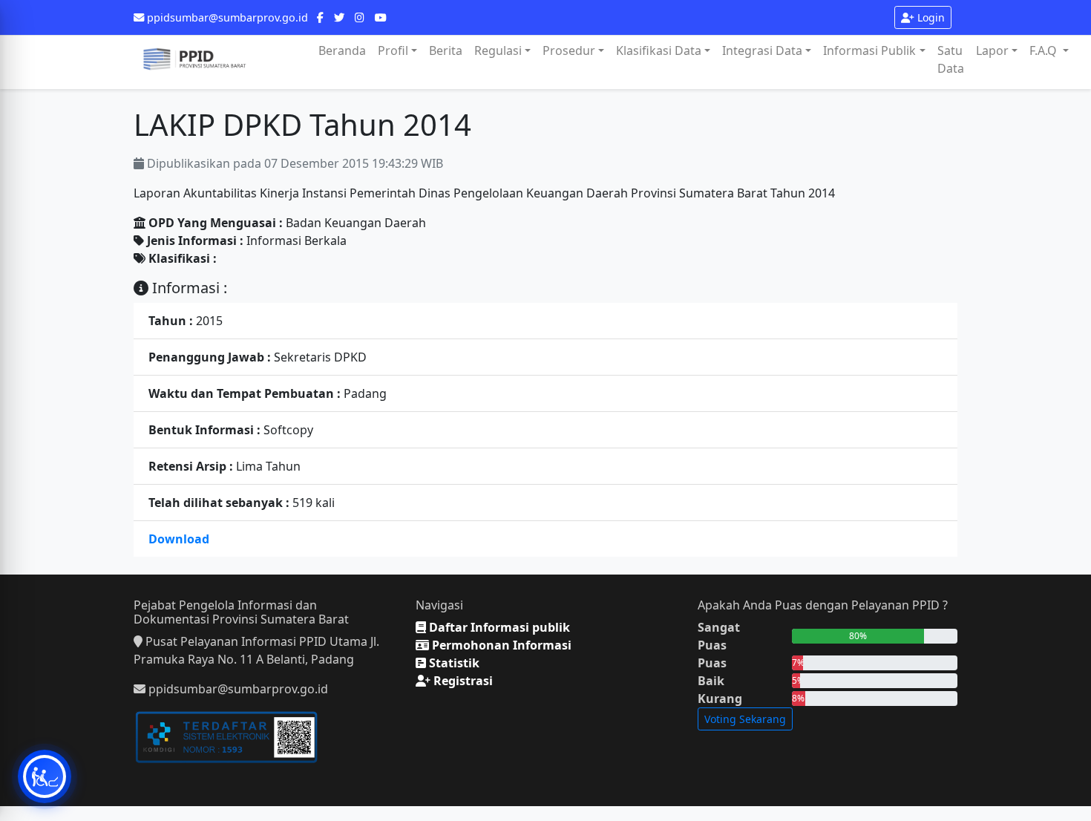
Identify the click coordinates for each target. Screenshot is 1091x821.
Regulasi (498, 50)
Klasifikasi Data (658, 50)
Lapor (992, 50)
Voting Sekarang (745, 719)
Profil (393, 50)
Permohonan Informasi (500, 645)
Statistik (452, 663)
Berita (445, 50)
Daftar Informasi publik (498, 627)
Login (929, 17)
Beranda (342, 50)
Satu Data (950, 59)
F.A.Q (1044, 50)
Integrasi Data (762, 50)
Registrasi (461, 681)
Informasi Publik (869, 50)
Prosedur (569, 50)
